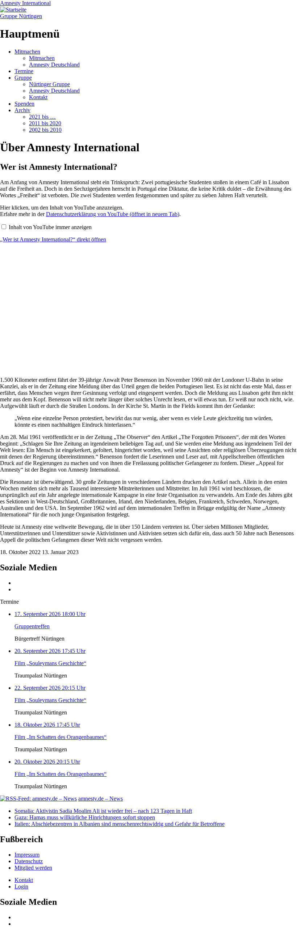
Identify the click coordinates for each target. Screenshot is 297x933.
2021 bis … (42, 117)
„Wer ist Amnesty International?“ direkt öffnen (53, 239)
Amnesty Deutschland (54, 65)
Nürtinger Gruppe (49, 84)
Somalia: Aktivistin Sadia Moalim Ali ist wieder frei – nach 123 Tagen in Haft (103, 811)
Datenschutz (28, 861)
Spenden (24, 104)
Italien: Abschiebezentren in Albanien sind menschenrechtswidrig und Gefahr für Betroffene (119, 824)
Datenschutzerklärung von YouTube (112, 214)
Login (21, 886)
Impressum (26, 855)
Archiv (22, 110)
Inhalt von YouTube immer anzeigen (50, 227)
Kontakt (38, 97)
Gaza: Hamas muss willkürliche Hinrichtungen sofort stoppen (84, 817)
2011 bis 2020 (45, 123)
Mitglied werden (33, 868)
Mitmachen (27, 51)
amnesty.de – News (100, 798)
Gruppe (23, 78)
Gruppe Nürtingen (21, 16)
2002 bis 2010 (45, 130)
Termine (23, 71)
